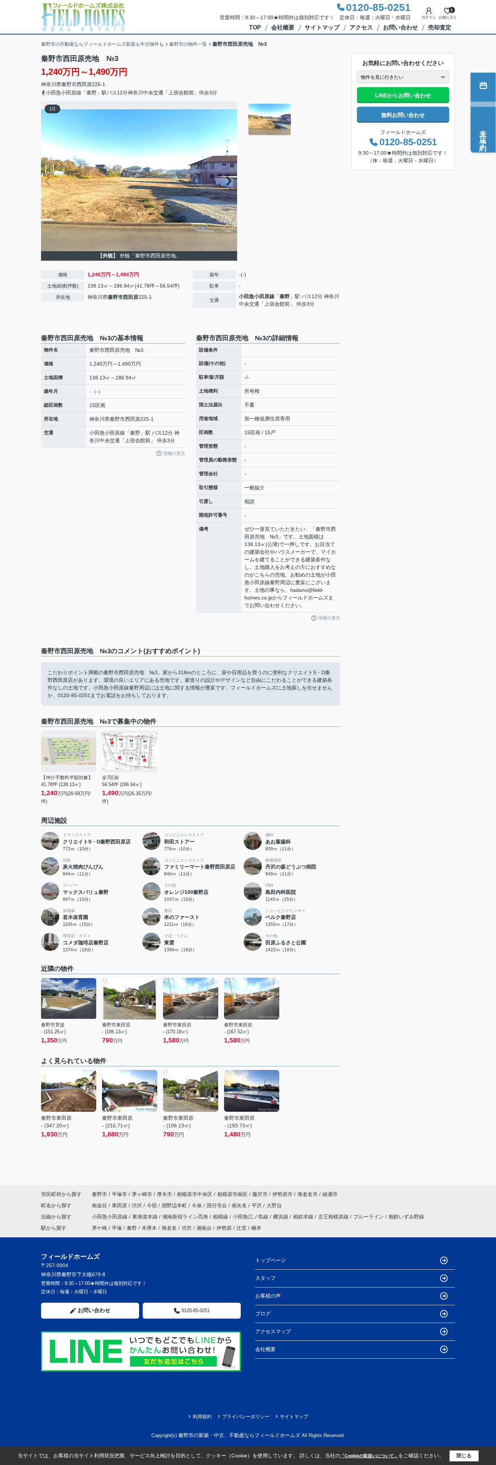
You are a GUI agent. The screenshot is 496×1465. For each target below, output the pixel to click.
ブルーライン (369, 1217)
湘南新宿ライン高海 (186, 1217)
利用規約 (202, 1416)
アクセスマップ (273, 1331)
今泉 (197, 1205)
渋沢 (137, 1205)
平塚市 (119, 1194)
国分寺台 (217, 1205)
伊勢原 (224, 1228)
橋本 (256, 1228)
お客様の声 (268, 1296)
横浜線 (281, 1217)
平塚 (117, 1228)
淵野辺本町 (175, 1205)
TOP (255, 27)
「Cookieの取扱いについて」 (369, 1455)
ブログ (263, 1314)
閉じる (464, 1455)
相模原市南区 (232, 1194)
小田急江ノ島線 (251, 1217)
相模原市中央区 (194, 1194)
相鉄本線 (304, 1217)
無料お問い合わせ (403, 115)
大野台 (274, 1205)
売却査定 (439, 27)
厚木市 (164, 1194)
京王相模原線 (334, 1217)
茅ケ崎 (99, 1228)
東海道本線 (145, 1217)
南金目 (100, 1205)
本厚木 (149, 1228)
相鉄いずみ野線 (406, 1217)
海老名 (169, 1228)
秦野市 (69, 84)
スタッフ (265, 1278)
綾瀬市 (330, 1194)
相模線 (221, 1217)
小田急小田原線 (257, 296)
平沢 (257, 1205)
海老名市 (307, 1194)
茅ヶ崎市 (142, 1194)
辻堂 (241, 1228)
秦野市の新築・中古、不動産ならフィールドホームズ (239, 1435)
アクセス (361, 27)
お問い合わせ (400, 27)
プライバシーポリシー (245, 1416)
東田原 (120, 1205)
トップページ (270, 1260)
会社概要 (282, 27)
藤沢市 (260, 1194)
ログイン (429, 17)
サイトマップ (322, 27)
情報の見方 (174, 453)
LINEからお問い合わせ (403, 95)
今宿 (152, 1205)
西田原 (84, 84)
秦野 (285, 296)
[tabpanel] (293, 119)
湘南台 (204, 1228)
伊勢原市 (282, 1194)
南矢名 (240, 1205)
